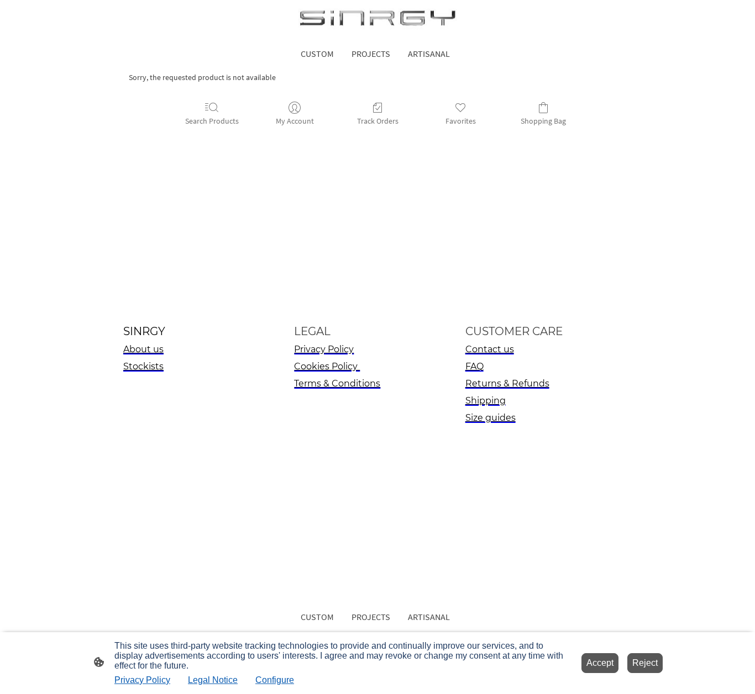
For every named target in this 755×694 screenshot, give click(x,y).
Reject (645, 662)
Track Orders (378, 121)
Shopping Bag (543, 121)
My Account (295, 121)
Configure (274, 680)
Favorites (460, 121)
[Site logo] (377, 19)
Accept (600, 662)
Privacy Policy (142, 680)
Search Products (212, 121)
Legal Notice (213, 680)
